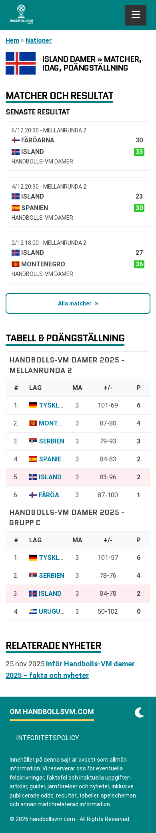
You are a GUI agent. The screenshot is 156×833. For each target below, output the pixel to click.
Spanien (52, 459)
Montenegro (61, 423)
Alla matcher (75, 303)
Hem (12, 40)
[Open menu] (135, 15)
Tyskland (55, 405)
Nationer (39, 40)
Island (50, 477)
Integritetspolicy (47, 738)
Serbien (51, 441)
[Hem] (21, 15)
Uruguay (53, 611)
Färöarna (55, 495)
